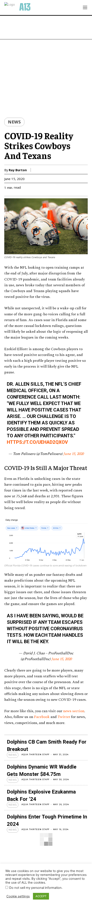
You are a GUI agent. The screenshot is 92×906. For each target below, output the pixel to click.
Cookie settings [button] (18, 896)
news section (73, 711)
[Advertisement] (46, 27)
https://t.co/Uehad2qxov (37, 442)
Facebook (42, 717)
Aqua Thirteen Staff (35, 754)
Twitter (64, 717)
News (14, 122)
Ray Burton (18, 170)
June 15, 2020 (73, 454)
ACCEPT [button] (41, 896)
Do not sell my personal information (35, 888)
